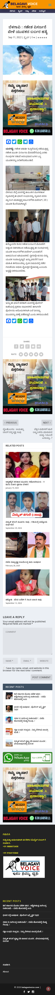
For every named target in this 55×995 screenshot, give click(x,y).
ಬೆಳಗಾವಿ (12, 11)
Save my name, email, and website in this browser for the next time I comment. (26, 669)
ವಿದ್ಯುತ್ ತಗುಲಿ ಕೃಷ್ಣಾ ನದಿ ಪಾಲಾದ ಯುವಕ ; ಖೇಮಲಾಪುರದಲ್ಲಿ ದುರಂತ (30, 742)
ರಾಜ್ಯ (27, 11)
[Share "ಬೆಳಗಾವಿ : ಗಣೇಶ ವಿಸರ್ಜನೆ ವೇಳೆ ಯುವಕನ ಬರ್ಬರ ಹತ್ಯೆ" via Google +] (27, 346)
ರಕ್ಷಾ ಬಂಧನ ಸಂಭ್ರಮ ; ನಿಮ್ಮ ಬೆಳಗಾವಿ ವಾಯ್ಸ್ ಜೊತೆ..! (31, 731)
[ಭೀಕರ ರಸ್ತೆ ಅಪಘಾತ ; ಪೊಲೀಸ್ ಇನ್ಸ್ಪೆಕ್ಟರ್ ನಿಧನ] (9, 708)
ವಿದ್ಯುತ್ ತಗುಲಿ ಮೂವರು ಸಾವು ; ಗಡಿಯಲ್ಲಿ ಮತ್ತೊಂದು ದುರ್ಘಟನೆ (26, 523)
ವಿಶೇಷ (34, 11)
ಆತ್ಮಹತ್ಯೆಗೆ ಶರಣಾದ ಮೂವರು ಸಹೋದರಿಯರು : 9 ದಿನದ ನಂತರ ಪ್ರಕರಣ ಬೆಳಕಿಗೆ (25, 483)
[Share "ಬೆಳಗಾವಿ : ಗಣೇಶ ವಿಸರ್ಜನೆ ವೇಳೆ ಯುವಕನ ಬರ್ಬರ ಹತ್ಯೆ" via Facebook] (16, 346)
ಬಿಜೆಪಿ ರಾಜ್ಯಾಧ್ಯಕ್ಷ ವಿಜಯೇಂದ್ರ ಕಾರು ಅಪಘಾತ (23, 562)
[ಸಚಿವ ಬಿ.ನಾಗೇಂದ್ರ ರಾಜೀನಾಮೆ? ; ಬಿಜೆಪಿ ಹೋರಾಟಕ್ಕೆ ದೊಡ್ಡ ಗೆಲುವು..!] (9, 720)
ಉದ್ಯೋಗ (42, 11)
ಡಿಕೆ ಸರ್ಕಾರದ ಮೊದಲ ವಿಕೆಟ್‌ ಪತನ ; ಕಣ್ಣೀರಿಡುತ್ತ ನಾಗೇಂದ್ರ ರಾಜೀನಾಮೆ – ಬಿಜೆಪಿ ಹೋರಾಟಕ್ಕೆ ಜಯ (30, 696)
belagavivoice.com (30, 987)
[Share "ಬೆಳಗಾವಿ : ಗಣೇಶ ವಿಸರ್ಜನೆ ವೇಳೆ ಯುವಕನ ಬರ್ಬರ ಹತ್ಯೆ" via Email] (33, 346)
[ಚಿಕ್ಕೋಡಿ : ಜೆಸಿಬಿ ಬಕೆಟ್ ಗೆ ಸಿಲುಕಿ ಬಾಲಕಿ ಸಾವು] (28, 582)
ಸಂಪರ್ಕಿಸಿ (6, 964)
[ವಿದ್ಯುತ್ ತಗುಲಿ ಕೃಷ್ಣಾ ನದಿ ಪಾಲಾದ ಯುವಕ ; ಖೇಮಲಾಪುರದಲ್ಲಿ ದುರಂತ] (9, 742)
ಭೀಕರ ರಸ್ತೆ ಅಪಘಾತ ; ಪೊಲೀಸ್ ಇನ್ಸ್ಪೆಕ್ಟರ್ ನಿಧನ (30, 708)
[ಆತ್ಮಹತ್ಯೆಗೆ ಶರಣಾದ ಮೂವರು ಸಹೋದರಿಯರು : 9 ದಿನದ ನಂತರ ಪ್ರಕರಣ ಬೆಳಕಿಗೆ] (28, 465)
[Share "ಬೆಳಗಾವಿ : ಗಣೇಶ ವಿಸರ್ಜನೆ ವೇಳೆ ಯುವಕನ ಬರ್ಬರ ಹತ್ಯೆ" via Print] (39, 346)
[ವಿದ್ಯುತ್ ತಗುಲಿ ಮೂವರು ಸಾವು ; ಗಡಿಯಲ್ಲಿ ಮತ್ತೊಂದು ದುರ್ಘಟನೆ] (28, 505)
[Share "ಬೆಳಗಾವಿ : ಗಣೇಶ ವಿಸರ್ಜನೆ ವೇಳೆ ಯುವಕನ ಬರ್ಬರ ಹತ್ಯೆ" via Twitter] (22, 346)
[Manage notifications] (48, 989)
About (6, 971)
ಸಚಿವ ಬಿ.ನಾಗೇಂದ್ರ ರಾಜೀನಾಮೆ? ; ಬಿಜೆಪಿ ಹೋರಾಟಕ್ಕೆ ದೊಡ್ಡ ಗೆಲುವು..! (29, 719)
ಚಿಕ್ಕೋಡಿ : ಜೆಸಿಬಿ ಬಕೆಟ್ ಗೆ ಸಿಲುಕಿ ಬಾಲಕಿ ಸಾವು (24, 599)
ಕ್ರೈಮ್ (20, 11)
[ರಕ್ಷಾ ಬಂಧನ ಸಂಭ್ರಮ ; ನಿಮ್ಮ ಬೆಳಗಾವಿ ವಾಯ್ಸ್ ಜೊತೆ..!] (9, 731)
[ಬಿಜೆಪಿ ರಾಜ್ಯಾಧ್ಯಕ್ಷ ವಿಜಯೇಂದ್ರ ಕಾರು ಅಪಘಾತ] (28, 545)
